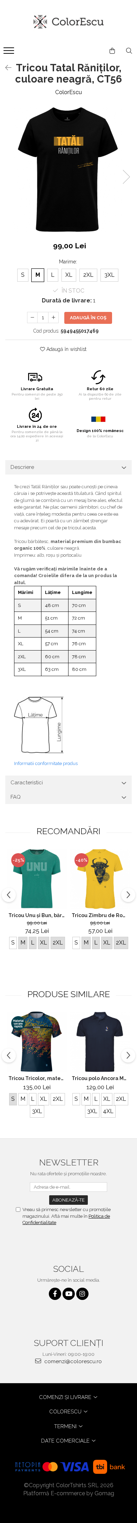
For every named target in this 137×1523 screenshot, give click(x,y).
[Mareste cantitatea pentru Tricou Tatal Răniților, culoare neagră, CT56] (53, 317)
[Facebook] (55, 1294)
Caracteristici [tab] (27, 782)
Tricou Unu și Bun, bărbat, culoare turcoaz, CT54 (37, 915)
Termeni (66, 1426)
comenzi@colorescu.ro (72, 1361)
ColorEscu (68, 92)
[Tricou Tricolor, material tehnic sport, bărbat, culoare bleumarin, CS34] (37, 1042)
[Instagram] (82, 1294)
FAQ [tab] (16, 797)
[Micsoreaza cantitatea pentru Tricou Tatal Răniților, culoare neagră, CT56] (32, 317)
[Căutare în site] (129, 51)
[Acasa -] (68, 22)
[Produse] (10, 52)
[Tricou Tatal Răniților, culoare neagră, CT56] (68, 169)
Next (126, 177)
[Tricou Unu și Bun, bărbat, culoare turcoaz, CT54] (37, 879)
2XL (88, 275)
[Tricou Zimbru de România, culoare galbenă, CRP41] (100, 879)
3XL (109, 275)
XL (68, 275)
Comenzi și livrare (66, 1397)
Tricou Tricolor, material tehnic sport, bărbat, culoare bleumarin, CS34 (37, 1078)
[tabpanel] (68, 169)
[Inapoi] (5, 68)
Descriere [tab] (22, 467)
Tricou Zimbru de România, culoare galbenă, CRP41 (101, 915)
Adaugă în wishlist (65, 349)
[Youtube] (69, 1294)
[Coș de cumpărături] (112, 51)
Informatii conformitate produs (46, 763)
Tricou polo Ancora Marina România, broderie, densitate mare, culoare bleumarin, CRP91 (101, 1078)
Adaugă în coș (88, 317)
